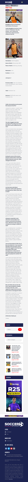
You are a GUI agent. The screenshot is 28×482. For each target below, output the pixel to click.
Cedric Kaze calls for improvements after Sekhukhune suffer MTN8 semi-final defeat (17, 370)
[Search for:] (14, 329)
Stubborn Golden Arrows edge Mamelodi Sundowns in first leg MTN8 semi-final (17, 363)
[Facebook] (6, 448)
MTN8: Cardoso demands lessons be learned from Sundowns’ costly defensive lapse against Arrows (16, 356)
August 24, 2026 (15, 352)
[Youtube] (11, 448)
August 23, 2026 (15, 366)
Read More (11, 479)
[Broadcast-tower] (14, 448)
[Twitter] (9, 448)
